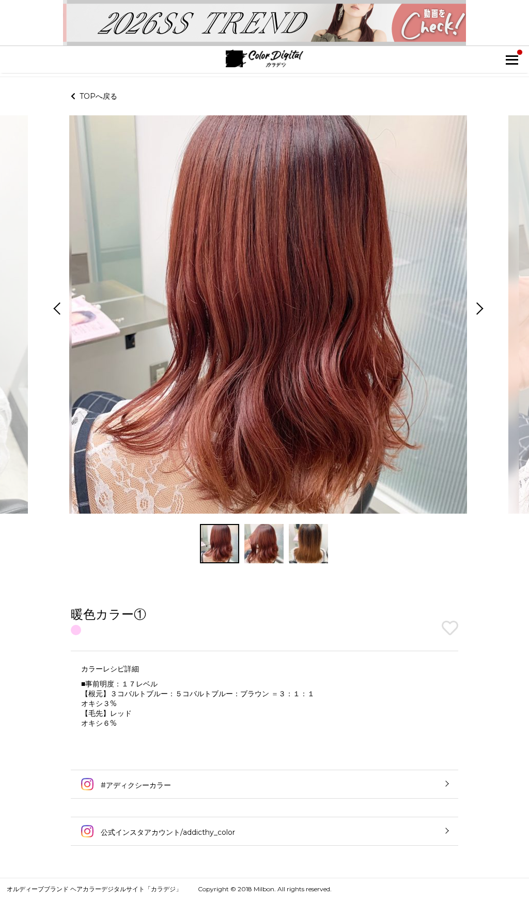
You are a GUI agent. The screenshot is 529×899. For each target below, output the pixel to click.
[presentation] (56, 309)
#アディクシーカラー (135, 785)
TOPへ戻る (96, 96)
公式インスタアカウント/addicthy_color (167, 832)
